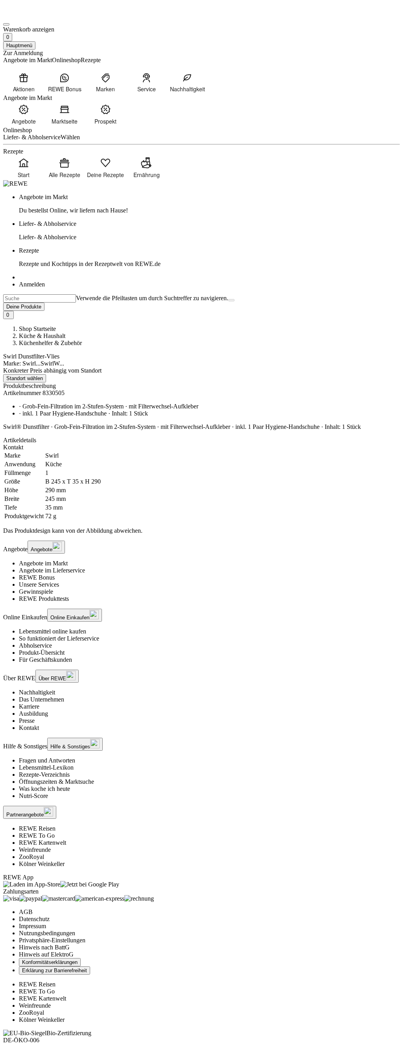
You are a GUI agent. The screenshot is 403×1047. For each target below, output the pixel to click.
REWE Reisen (37, 828)
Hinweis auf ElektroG (46, 954)
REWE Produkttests (44, 598)
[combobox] (39, 298)
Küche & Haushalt (42, 335)
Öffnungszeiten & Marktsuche (56, 781)
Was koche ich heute (44, 788)
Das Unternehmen (41, 699)
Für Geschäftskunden (45, 659)
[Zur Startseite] (30, 15)
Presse (27, 720)
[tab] (201, 440)
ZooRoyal (31, 856)
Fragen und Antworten (47, 760)
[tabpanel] (201, 486)
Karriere (29, 706)
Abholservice (35, 645)
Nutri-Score (33, 795)
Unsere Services (39, 584)
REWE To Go (37, 835)
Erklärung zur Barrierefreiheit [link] (54, 970)
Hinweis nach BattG (44, 947)
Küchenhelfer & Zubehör (50, 343)
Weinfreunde (35, 849)
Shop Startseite (37, 328)
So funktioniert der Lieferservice (59, 638)
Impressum (32, 926)
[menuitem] (23, 82)
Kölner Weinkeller (42, 863)
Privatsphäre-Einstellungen (52, 940)
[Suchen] (231, 300)
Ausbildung (33, 713)
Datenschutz (34, 919)
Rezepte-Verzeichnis (44, 774)
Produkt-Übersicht (42, 652)
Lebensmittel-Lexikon (46, 767)
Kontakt (29, 727)
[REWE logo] (15, 183)
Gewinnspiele (36, 591)
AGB (26, 912)
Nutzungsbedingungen (47, 933)
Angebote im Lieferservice (52, 570)
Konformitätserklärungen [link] (50, 962)
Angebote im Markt (43, 563)
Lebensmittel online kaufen (52, 631)
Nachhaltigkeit (37, 692)
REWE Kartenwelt (42, 842)
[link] (209, 204)
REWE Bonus (37, 577)
